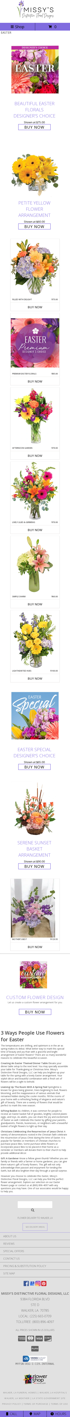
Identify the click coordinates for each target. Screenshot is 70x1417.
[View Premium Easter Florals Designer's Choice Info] (35, 342)
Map (36, 1414)
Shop (19, 26)
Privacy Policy (11, 1403)
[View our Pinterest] (43, 1285)
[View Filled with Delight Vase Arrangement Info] (35, 268)
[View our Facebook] (26, 1285)
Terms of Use (59, 1403)
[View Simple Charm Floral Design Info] (35, 565)
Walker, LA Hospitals (53, 1392)
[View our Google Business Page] (32, 1285)
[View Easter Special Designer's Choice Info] (35, 715)
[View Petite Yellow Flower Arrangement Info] (35, 169)
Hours (60, 1414)
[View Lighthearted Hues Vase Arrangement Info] (35, 639)
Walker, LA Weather (16, 1398)
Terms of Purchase (36, 1403)
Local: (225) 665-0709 (35, 1316)
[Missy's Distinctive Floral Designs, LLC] (35, 18)
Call (12, 1414)
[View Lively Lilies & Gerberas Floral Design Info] (35, 491)
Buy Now (34, 127)
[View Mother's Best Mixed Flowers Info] (35, 908)
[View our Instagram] (38, 1285)
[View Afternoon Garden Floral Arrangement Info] (35, 417)
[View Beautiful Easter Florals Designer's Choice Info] (35, 69)
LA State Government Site (49, 1398)
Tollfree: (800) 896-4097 (35, 1322)
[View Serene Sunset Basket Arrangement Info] (35, 809)
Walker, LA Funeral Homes (20, 1392)
